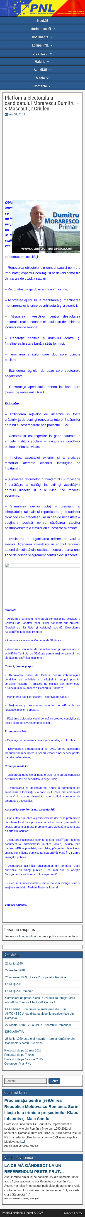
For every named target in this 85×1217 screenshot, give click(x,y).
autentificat (29, 936)
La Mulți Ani (13, 984)
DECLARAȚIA (14, 1031)
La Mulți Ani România (19, 991)
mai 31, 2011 (16, 114)
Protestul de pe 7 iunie (19, 1054)
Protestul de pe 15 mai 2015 (22, 1050)
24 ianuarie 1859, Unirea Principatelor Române (35, 977)
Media (40, 78)
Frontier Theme (73, 1213)
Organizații (40, 53)
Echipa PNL (40, 45)
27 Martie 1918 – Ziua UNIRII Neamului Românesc (38, 1025)
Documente (40, 37)
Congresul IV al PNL (17, 1063)
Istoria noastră (40, 29)
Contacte (40, 86)
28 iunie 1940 (14, 963)
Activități (40, 70)
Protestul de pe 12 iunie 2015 (23, 1059)
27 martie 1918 (15, 970)
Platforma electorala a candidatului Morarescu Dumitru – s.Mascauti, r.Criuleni (42, 103)
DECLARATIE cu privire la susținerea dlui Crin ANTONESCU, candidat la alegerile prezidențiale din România (39, 1013)
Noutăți (42, 21)
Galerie (40, 61)
